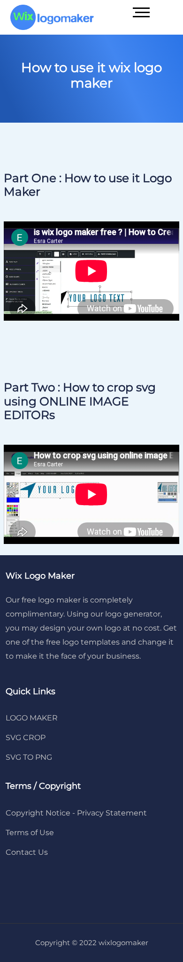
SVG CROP (26, 737)
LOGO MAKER (32, 717)
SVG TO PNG (29, 757)
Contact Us (27, 852)
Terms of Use (30, 832)
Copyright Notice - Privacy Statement (76, 812)
